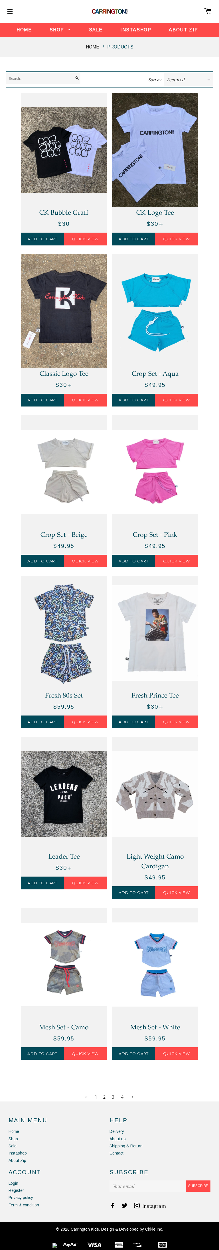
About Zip (183, 29)
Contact (116, 1153)
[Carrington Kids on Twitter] (125, 1206)
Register (16, 1190)
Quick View (85, 239)
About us (118, 1139)
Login (13, 1183)
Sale (96, 29)
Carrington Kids (85, 1229)
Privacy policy (21, 1197)
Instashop (135, 29)
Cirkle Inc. (154, 1229)
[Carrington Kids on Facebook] (113, 1206)
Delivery (117, 1131)
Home (24, 29)
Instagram (153, 1206)
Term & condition (24, 1205)
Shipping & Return (126, 1146)
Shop (58, 29)
